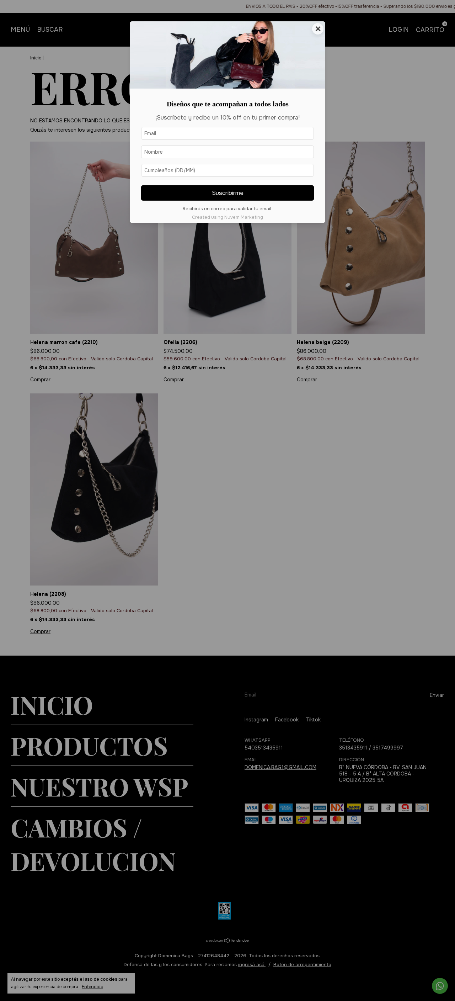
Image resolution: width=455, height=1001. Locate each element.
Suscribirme (227, 193)
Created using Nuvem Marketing (227, 217)
